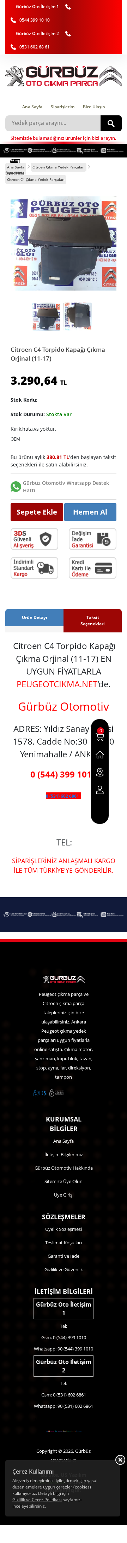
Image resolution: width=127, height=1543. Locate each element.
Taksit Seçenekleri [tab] (92, 620)
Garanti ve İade (63, 1256)
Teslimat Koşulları (63, 1242)
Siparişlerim (62, 107)
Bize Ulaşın (94, 107)
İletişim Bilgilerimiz (63, 1154)
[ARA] (111, 123)
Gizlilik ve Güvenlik (63, 1269)
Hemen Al (90, 512)
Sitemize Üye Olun (63, 1181)
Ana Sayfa (32, 107)
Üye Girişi (63, 1195)
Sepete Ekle (37, 512)
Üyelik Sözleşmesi (63, 1229)
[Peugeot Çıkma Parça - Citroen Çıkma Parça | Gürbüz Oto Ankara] (63, 76)
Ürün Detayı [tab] (34, 617)
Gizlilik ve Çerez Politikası (37, 1500)
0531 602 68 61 (34, 47)
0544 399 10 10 (34, 20)
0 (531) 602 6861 (62, 796)
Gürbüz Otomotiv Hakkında (64, 1168)
